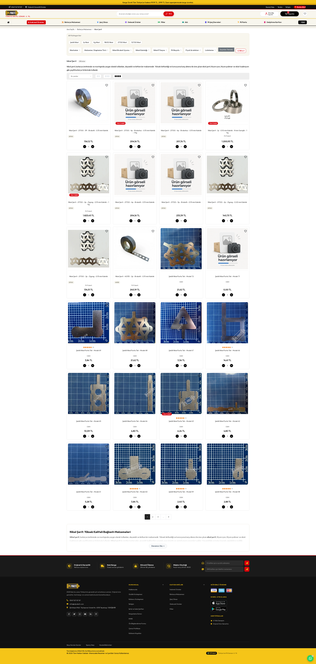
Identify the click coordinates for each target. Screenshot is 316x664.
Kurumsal (134, 585)
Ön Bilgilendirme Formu (137, 623)
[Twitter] (74, 614)
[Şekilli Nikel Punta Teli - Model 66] (227, 323)
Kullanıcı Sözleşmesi (136, 599)
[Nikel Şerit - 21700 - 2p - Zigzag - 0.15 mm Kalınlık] (88, 249)
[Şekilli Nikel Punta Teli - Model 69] (88, 323)
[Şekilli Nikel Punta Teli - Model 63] (181, 394)
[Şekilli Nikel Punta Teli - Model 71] (227, 249)
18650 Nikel (108, 42)
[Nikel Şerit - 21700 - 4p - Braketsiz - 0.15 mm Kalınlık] (181, 103)
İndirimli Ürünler (175, 589)
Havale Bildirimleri (105, 645)
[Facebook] (69, 614)
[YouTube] (85, 614)
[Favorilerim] (305, 13)
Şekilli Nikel (74, 42)
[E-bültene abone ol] (246, 563)
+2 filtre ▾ (240, 51)
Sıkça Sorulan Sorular (74, 645)
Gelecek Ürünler (176, 604)
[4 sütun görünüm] (117, 76)
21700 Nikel (122, 42)
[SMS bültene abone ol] (246, 569)
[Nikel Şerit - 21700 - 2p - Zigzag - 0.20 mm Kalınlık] (227, 175)
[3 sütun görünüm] (107, 76)
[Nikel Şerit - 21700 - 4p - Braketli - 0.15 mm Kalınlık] (134, 175)
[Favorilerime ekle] (106, 85)
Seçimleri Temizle (226, 49)
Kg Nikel (97, 42)
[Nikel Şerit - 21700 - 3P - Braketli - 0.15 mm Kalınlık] (88, 103)
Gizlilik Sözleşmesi (135, 594)
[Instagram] (80, 614)
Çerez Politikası (134, 628)
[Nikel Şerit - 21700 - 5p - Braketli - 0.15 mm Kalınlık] (181, 175)
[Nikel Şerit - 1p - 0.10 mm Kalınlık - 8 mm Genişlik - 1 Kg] (227, 103)
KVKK (131, 619)
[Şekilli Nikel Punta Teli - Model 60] (134, 465)
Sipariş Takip (270, 7)
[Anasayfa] (8, 22)
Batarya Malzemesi (177, 594)
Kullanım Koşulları (135, 633)
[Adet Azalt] (84, 146)
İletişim (288, 7)
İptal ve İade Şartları (136, 609)
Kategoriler (176, 585)
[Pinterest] (96, 614)
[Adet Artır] (92, 146)
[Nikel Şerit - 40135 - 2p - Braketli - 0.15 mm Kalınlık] (134, 249)
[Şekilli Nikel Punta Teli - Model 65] (88, 394)
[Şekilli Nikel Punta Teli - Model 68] (134, 323)
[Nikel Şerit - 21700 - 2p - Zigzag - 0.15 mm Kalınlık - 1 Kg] (88, 175)
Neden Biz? (301, 7)
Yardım (280, 7)
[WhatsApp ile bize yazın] (310, 658)
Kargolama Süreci (135, 614)
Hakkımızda (133, 589)
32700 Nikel (136, 42)
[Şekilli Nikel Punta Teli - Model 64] (134, 394)
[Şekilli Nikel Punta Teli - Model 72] (181, 249)
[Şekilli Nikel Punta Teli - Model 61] (88, 465)
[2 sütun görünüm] (98, 76)
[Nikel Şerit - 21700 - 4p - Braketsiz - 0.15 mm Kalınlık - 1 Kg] (134, 103)
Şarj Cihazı (174, 599)
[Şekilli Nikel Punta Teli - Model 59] (181, 465)
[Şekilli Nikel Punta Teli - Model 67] (181, 323)
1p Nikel (86, 42)
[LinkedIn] (90, 614)
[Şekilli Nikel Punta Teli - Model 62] (227, 394)
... (163, 517)
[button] (289, 13)
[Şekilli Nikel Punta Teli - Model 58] (227, 465)
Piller (171, 609)
